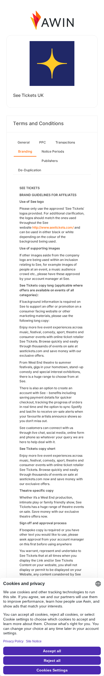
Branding (25, 151)
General (24, 142)
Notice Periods (53, 151)
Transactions (65, 142)
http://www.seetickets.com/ (53, 227)
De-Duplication (29, 170)
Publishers (50, 161)
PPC (42, 142)
